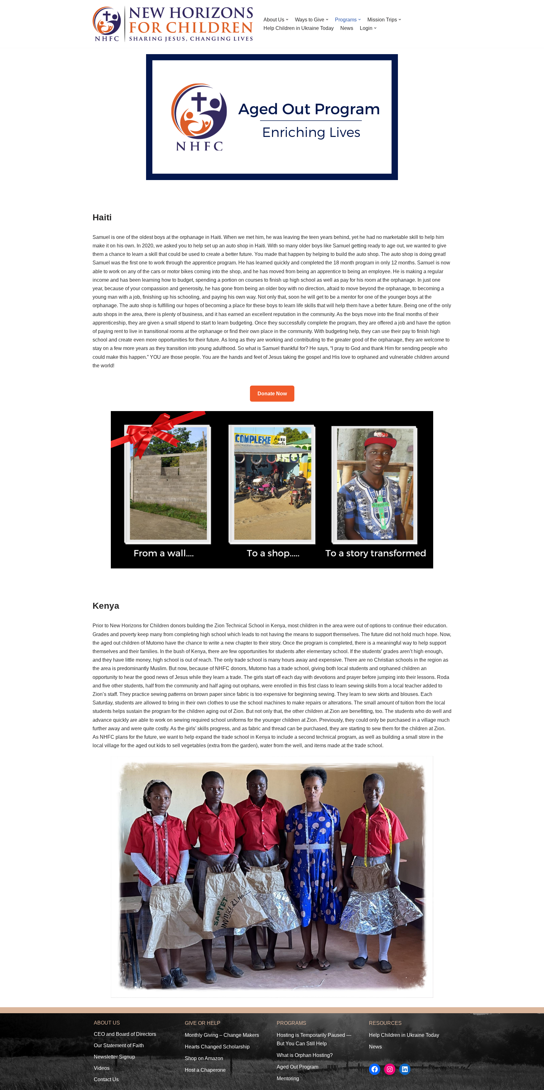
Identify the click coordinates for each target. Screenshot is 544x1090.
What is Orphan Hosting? (305, 1055)
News (346, 28)
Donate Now (272, 393)
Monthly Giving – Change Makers (222, 1035)
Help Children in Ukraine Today (299, 28)
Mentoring (288, 1078)
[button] (287, 19)
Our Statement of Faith (119, 1045)
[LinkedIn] (405, 1069)
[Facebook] (374, 1069)
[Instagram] (389, 1069)
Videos (102, 1068)
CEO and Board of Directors (125, 1034)
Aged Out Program (297, 1067)
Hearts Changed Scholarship (217, 1046)
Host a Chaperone (205, 1070)
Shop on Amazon (204, 1058)
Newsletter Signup (114, 1056)
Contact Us (106, 1079)
